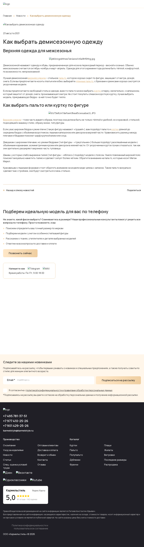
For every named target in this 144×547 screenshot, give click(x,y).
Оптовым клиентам (48, 445)
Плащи (107, 445)
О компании (9, 445)
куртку (97, 90)
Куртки (73, 445)
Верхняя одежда (12, 119)
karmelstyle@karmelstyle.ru (18, 430)
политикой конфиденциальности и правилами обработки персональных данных (69, 390)
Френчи (74, 464)
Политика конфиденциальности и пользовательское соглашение (30, 527)
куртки (115, 129)
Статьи (7, 459)
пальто (62, 78)
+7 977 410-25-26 (15, 420)
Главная (7, 15)
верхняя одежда (37, 78)
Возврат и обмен (47, 454)
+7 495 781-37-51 (15, 416)
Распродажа (111, 464)
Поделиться (134, 190)
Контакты (43, 459)
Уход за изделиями (13, 450)
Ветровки (109, 454)
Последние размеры (115, 459)
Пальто (74, 450)
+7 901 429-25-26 (16, 425)
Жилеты (108, 450)
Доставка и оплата (48, 450)
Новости (20, 15)
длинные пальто (84, 81)
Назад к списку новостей (20, 190)
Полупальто (76, 454)
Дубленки (75, 459)
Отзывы (42, 464)
